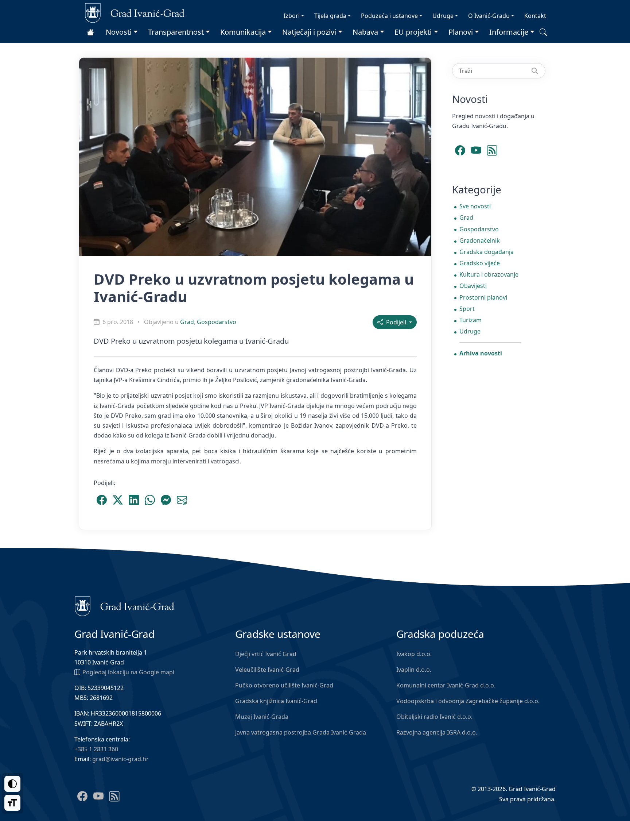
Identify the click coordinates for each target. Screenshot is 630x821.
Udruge (443, 16)
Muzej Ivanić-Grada (261, 717)
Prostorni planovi (483, 297)
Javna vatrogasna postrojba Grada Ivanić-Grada (300, 732)
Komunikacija (243, 32)
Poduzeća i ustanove (389, 16)
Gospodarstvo (216, 322)
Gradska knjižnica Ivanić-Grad (276, 701)
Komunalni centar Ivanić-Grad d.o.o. (445, 685)
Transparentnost (176, 32)
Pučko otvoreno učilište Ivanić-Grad (284, 685)
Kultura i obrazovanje (488, 274)
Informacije (508, 32)
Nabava (365, 32)
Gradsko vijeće (479, 263)
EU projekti (413, 32)
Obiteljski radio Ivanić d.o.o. (434, 717)
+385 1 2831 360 (96, 749)
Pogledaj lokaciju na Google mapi (128, 672)
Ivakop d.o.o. (414, 654)
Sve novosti (475, 206)
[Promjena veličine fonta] (12, 803)
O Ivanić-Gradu (489, 16)
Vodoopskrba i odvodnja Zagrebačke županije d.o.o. (468, 701)
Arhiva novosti (480, 353)
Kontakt (535, 16)
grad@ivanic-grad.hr (120, 759)
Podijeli (395, 322)
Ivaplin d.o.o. (413, 670)
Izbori (292, 16)
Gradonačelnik (479, 240)
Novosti (119, 32)
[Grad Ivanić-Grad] (135, 12)
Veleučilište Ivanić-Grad (267, 670)
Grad (187, 322)
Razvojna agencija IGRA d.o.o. (436, 732)
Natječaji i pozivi (309, 32)
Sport (467, 309)
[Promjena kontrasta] (12, 784)
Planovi (460, 32)
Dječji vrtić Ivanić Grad (265, 654)
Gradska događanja (486, 252)
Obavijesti (473, 286)
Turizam (470, 320)
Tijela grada (330, 16)
